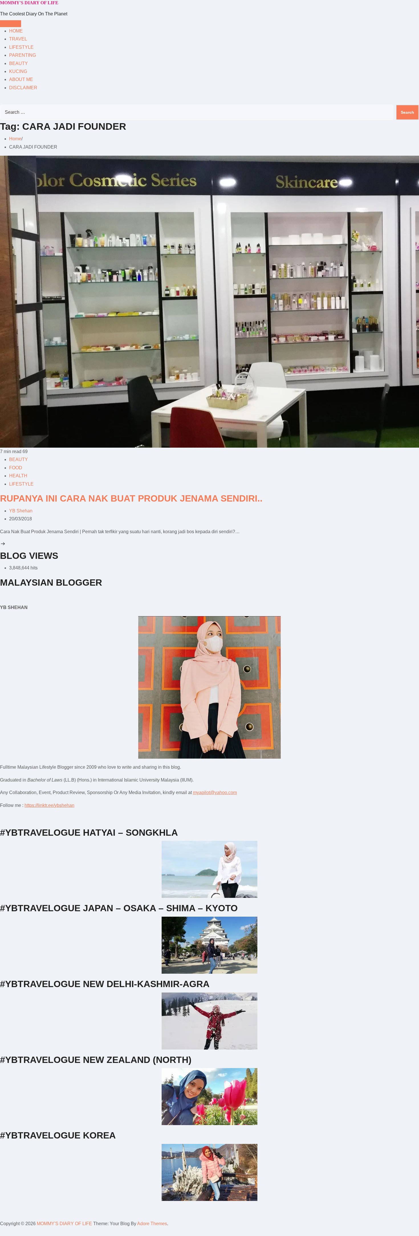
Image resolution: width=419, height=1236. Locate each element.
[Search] (1, 100)
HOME (16, 31)
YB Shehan (20, 510)
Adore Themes (152, 1223)
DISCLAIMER (23, 87)
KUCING (18, 71)
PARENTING (22, 55)
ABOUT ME (21, 79)
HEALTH (18, 475)
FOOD (15, 467)
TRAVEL (18, 38)
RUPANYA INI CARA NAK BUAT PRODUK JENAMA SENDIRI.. (131, 498)
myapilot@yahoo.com (215, 792)
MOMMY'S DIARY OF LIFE (29, 2)
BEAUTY (18, 63)
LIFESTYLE (21, 47)
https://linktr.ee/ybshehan (49, 805)
